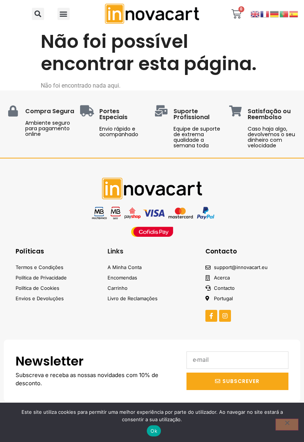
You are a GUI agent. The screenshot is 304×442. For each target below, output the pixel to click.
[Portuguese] (284, 13)
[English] (255, 13)
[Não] (286, 424)
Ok (154, 431)
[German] (275, 13)
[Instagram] (225, 316)
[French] (265, 13)
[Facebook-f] (211, 316)
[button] (38, 14)
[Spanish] (294, 13)
